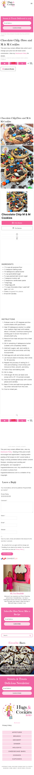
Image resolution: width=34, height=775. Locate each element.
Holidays (17, 747)
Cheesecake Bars (17, 751)
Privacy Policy (19, 549)
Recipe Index (21, 768)
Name (3, 515)
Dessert (23, 446)
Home (10, 768)
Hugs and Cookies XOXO (8, 4)
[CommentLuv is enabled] (9, 559)
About (15, 768)
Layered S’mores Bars (11, 671)
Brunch (17, 736)
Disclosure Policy (21, 53)
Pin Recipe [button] (18, 228)
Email (3, 522)
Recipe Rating (5, 494)
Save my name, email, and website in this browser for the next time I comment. (16, 540)
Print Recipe (18, 223)
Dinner (17, 744)
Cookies (18, 446)
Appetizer (17, 732)
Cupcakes (17, 759)
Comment (4, 500)
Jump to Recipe (9, 69)
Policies (28, 768)
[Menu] (31, 3)
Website (3, 529)
